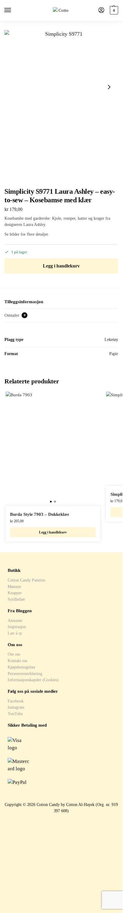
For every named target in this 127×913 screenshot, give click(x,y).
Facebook (16, 701)
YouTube (15, 713)
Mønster (14, 586)
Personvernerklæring (25, 673)
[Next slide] (109, 87)
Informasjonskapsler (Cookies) (33, 679)
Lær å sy (15, 633)
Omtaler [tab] (14, 315)
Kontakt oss (17, 660)
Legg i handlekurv (61, 265)
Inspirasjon (17, 626)
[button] (113, 10)
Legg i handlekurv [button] (53, 532)
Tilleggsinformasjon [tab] (23, 301)
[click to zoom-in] (61, 87)
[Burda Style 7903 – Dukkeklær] (53, 449)
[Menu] (13, 10)
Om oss (14, 654)
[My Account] (101, 10)
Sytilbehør (16, 599)
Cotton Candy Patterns (26, 580)
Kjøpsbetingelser (21, 667)
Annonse (15, 620)
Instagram (16, 707)
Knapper (15, 592)
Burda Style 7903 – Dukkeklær (39, 514)
